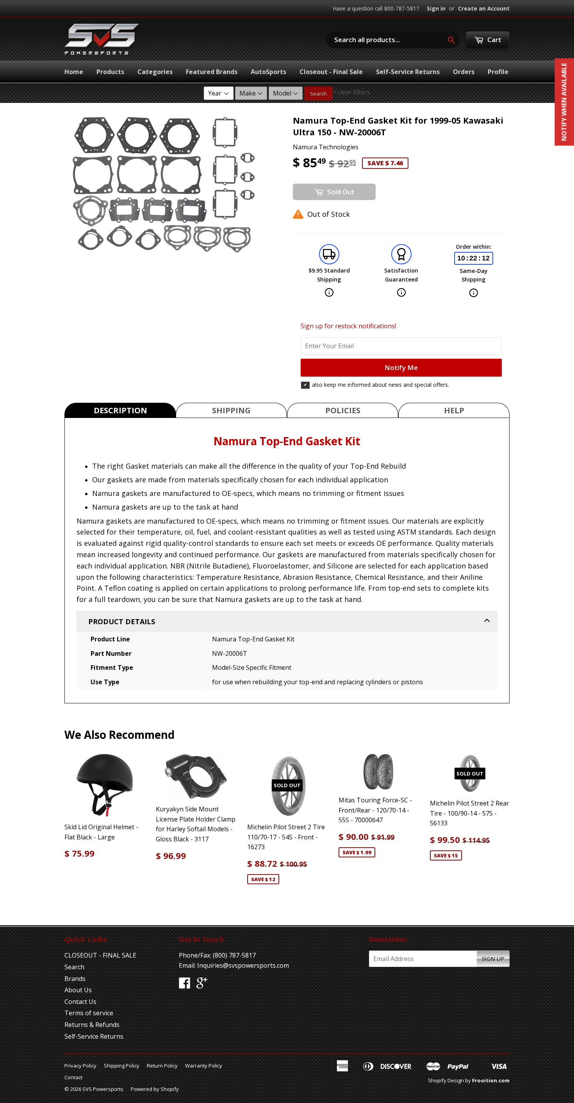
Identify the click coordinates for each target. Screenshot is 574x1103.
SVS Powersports (102, 1088)
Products (110, 71)
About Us (78, 990)
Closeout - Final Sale (331, 71)
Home (73, 71)
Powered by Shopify (155, 1088)
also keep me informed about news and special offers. (380, 384)
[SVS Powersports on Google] (202, 985)
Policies (342, 410)
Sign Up (493, 959)
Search (318, 93)
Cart (493, 39)
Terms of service (88, 1013)
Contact (73, 1077)
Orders (463, 71)
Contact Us (80, 1001)
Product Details (121, 621)
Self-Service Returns (408, 71)
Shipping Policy (121, 1065)
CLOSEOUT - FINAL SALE (100, 955)
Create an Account (484, 8)
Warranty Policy (203, 1065)
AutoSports (268, 71)
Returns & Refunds (91, 1024)
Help (454, 410)
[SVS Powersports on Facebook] (185, 985)
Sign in (436, 8)
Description (120, 410)
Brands (75, 978)
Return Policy (162, 1065)
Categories (155, 71)
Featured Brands (211, 71)
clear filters (351, 92)
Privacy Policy (80, 1065)
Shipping (231, 410)
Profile (498, 71)
